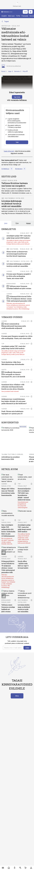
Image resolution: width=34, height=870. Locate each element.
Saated (3, 369)
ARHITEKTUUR (5, 26)
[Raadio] (15, 868)
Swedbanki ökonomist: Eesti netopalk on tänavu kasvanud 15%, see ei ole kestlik (13, 374)
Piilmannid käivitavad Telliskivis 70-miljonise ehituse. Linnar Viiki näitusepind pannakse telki (19, 298)
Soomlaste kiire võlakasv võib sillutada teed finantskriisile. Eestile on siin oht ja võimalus (12, 387)
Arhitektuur (5, 169)
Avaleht (4, 16)
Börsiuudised (11, 283)
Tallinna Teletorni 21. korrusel (12, 454)
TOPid (18, 16)
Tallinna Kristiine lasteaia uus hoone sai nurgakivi (14, 184)
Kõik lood (11, 16)
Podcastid (24, 16)
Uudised (4, 180)
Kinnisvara (18, 169)
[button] (13, 648)
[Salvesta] (31, 233)
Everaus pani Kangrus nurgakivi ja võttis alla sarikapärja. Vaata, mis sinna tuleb (19, 276)
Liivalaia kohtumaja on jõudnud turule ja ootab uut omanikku (11, 203)
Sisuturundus (10, 198)
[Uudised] (9, 868)
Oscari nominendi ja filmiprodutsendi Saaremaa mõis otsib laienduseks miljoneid (13, 326)
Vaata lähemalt (9, 151)
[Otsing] (20, 868)
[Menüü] (3, 868)
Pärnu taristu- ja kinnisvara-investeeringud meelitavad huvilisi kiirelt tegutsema (17, 254)
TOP (8, 233)
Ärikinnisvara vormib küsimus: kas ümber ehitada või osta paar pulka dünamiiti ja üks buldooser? (14, 401)
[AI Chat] (25, 868)
